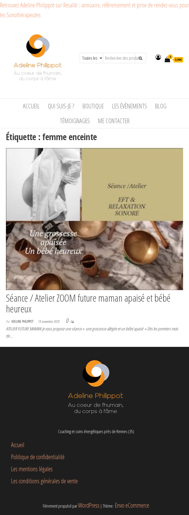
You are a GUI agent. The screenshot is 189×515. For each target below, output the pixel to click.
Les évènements (129, 106)
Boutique (93, 106)
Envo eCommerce (132, 505)
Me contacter (113, 121)
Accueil (31, 106)
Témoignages (75, 121)
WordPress (88, 505)
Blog (160, 106)
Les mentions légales (32, 469)
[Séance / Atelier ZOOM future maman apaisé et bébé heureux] (94, 218)
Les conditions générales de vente (44, 481)
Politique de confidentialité (37, 457)
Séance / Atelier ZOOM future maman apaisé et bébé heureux (88, 303)
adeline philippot (22, 321)
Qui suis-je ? (61, 106)
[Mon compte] (158, 57)
